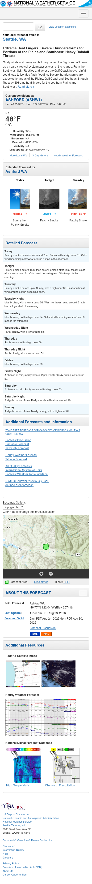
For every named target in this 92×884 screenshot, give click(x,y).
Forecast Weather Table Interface (26, 474)
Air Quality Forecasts (18, 466)
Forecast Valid (14, 618)
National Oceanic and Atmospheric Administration (31, 818)
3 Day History (40, 155)
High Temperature (17, 785)
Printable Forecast (17, 444)
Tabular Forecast (16, 459)
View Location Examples (62, 26)
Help (5, 853)
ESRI (66, 582)
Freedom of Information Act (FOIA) (22, 867)
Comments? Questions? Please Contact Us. (28, 840)
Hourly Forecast (68, 155)
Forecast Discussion (18, 440)
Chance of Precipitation (60, 785)
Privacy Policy (11, 863)
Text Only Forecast (17, 448)
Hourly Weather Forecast (21, 455)
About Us (8, 871)
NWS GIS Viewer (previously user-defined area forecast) (27, 483)
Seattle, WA (14, 39)
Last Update (12, 613)
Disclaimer (41, 582)
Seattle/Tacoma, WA (14, 825)
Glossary (8, 857)
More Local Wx (18, 155)
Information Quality (13, 850)
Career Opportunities (15, 874)
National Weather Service (17, 821)
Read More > (26, 86)
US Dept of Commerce (16, 814)
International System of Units (23, 470)
